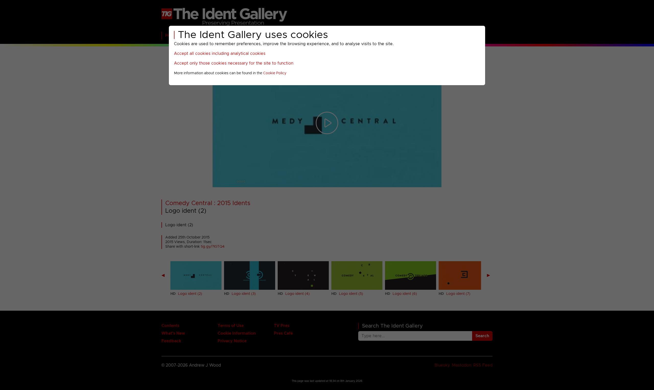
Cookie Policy (274, 73)
